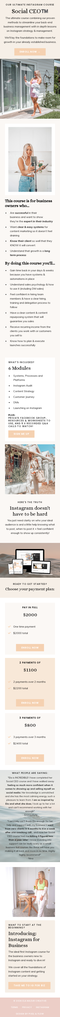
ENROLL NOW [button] (30, 647)
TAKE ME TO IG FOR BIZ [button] (29, 985)
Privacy (27, 1007)
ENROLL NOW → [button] (30, 51)
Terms (14, 1007)
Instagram (42, 1007)
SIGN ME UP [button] (21, 434)
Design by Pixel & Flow (30, 1013)
